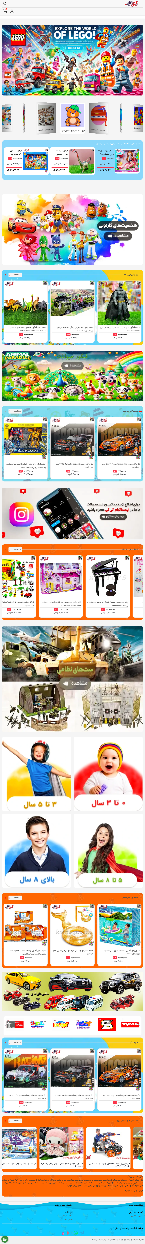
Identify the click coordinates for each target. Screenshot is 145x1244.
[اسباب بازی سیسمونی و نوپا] (108, 774)
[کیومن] (15, 1025)
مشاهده (16, 274)
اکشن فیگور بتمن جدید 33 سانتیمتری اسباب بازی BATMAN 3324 (120, 329)
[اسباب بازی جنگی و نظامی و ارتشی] (72, 679)
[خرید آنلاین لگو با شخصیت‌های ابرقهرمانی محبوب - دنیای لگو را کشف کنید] (72, 60)
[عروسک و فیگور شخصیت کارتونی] (72, 229)
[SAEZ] (38, 1025)
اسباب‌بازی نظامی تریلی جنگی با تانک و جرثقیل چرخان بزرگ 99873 (75, 329)
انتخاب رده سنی (136, 1205)
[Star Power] (107, 1025)
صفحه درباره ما (66, 1215)
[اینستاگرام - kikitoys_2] (72, 514)
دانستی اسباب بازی (63, 1205)
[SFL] (61, 1025)
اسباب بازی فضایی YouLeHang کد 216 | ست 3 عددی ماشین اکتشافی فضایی (28, 952)
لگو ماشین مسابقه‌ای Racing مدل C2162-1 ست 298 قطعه (74, 465)
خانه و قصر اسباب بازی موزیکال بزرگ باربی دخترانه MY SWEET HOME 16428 (97, 604)
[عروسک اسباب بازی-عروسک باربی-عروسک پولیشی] (72, 991)
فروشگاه (68, 1212)
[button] (139, 118)
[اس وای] (130, 1025)
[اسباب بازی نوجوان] (36, 851)
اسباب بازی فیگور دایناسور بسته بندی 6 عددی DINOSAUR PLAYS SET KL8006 (28, 329)
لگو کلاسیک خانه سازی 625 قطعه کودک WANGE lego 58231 (51, 604)
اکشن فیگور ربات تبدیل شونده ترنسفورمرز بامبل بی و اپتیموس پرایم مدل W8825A (26, 465)
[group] (118, 161)
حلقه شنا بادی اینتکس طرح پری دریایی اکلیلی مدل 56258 (73, 952)
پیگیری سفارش (137, 1215)
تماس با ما (68, 1219)
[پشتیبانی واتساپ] (4, 1239)
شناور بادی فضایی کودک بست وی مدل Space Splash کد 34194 (122, 952)
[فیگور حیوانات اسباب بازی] (72, 376)
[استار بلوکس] (84, 1025)
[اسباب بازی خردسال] (36, 774)
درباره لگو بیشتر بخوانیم (134, 1190)
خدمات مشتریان (135, 1212)
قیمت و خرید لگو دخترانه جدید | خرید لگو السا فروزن (53, 1164)
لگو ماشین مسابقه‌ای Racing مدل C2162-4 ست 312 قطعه (121, 465)
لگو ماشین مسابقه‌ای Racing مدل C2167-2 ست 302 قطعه (27, 1097)
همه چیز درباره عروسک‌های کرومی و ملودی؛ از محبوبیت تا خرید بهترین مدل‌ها (97, 1165)
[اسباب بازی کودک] (108, 851)
